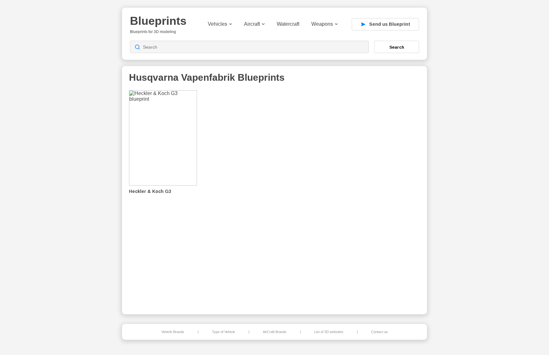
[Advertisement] (387, 197)
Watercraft (288, 24)
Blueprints (158, 20)
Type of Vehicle (223, 332)
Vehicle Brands (172, 332)
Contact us (379, 332)
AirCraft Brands (275, 332)
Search (397, 47)
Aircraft (252, 24)
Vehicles (217, 24)
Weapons (322, 24)
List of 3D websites (328, 332)
